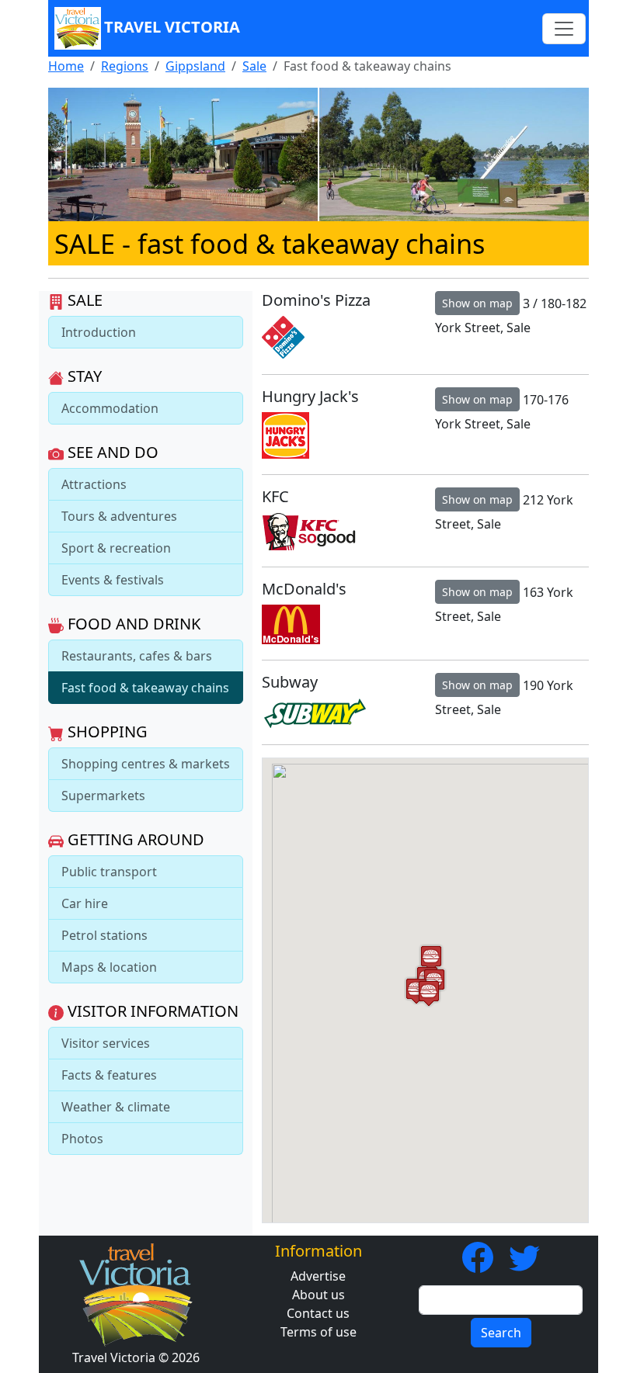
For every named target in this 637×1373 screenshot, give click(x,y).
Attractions (94, 484)
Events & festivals (112, 579)
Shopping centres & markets (145, 763)
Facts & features (109, 1074)
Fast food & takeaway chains (145, 687)
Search (501, 1332)
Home (66, 66)
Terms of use (318, 1331)
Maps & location (109, 967)
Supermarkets (103, 795)
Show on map (477, 303)
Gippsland (195, 66)
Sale (254, 66)
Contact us (318, 1313)
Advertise (318, 1276)
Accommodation (109, 408)
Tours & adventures (119, 516)
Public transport (109, 871)
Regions (124, 66)
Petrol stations (104, 935)
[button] (428, 993)
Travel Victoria (172, 26)
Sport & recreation (116, 547)
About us (318, 1294)
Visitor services (105, 1043)
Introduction (98, 332)
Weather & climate (115, 1106)
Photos (82, 1138)
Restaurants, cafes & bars (136, 655)
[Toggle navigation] (564, 28)
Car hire (84, 903)
